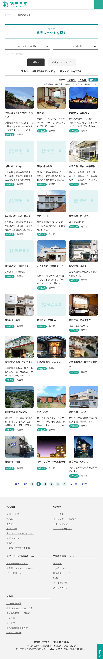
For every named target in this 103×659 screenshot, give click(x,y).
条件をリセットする (61, 62)
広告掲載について (61, 573)
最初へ (18, 483)
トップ (8, 14)
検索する (36, 62)
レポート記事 (12, 514)
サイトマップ (12, 623)
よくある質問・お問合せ (18, 613)
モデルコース (12, 538)
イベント (10, 524)
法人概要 (57, 563)
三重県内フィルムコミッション (21, 568)
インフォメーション (62, 528)
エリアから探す (75, 46)
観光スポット (12, 519)
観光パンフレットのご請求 (19, 608)
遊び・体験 (11, 528)
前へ (26, 483)
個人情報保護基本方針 (17, 628)
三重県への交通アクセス (18, 548)
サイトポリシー (13, 632)
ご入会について (60, 568)
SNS (55, 578)
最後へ (85, 483)
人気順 (82, 79)
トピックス (58, 514)
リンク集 (10, 618)
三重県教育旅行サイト (17, 563)
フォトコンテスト (61, 524)
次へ (77, 483)
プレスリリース (13, 573)
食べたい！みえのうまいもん (20, 533)
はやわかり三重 (13, 603)
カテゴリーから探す (27, 46)
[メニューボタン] (98, 4)
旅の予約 (10, 543)
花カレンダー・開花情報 (65, 519)
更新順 (72, 79)
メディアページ (60, 588)
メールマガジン (60, 583)
